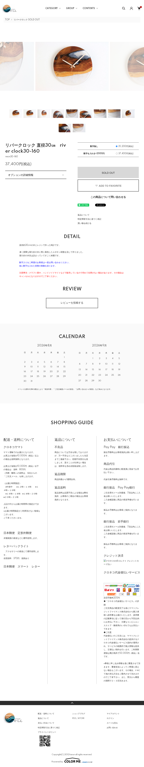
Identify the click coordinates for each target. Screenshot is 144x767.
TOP (7, 20)
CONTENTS (89, 8)
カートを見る (112, 723)
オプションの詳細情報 (20, 175)
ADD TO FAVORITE (110, 186)
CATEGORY (51, 8)
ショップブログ (78, 714)
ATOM (81, 718)
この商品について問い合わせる (108, 197)
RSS (74, 718)
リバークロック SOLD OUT (27, 20)
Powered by (57, 762)
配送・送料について (46, 714)
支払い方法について (46, 723)
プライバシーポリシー (47, 732)
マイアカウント (113, 714)
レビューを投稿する (72, 302)
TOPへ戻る (72, 703)
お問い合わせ (112, 728)
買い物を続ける (84, 223)
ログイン (110, 718)
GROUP (70, 8)
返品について (83, 215)
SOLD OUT (108, 172)
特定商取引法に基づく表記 (89, 219)
